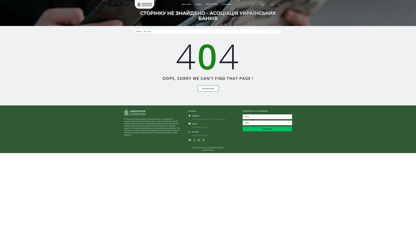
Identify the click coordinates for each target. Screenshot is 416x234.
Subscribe (267, 129)
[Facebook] (194, 140)
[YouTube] (189, 140)
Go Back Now (209, 88)
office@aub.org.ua (199, 127)
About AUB (186, 4)
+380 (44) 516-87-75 (200, 135)
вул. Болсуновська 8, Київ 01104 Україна (208, 119)
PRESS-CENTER (212, 4)
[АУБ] (134, 112)
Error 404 (147, 31)
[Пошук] (279, 4)
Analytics (198, 4)
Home (138, 31)
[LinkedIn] (198, 140)
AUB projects (227, 4)
